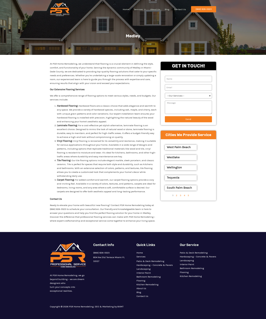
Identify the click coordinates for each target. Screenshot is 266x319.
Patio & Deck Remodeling (150, 261)
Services (138, 9)
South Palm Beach (179, 187)
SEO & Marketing (104, 306)
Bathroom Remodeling (148, 276)
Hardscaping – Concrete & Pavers (154, 265)
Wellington (174, 167)
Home (126, 9)
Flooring (140, 280)
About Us (155, 9)
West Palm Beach (179, 147)
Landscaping (143, 268)
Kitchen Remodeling (147, 284)
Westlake (173, 157)
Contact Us (180, 9)
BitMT (120, 306)
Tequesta (173, 177)
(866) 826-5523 (101, 252)
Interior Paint (143, 272)
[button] (144, 9)
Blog (167, 9)
